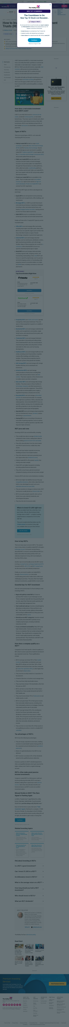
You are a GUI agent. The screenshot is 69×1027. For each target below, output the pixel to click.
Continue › (34, 40)
